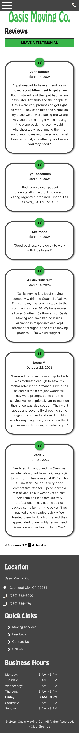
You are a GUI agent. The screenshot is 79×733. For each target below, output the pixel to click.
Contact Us (20, 642)
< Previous (13, 545)
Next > (41, 545)
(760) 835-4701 (21, 604)
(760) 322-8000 (21, 595)
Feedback (19, 634)
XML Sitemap (40, 726)
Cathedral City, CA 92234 (28, 587)
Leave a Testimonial (39, 43)
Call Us (17, 649)
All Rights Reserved (59, 721)
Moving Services (24, 627)
